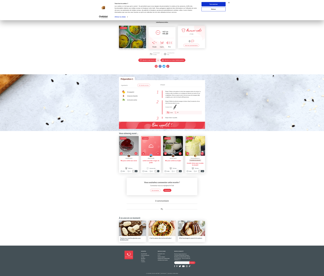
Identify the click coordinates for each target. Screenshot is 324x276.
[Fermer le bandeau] (229, 2)
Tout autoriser (213, 4)
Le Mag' (142, 257)
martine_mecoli (128, 158)
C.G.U (159, 255)
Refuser (213, 9)
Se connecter (155, 190)
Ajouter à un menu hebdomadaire (174, 60)
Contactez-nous (161, 253)
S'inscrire (167, 190)
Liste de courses (144, 85)
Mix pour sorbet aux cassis (129, 161)
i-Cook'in (143, 261)
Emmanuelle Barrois (195, 158)
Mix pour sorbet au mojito (173, 161)
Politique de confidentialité (164, 258)
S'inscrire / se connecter (152, 273)
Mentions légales (161, 257)
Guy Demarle (144, 253)
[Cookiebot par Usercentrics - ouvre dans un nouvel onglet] (103, 17)
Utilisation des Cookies (163, 260)
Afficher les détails (120, 17)
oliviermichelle (151, 158)
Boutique (143, 258)
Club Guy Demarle (145, 255)
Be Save (142, 260)
